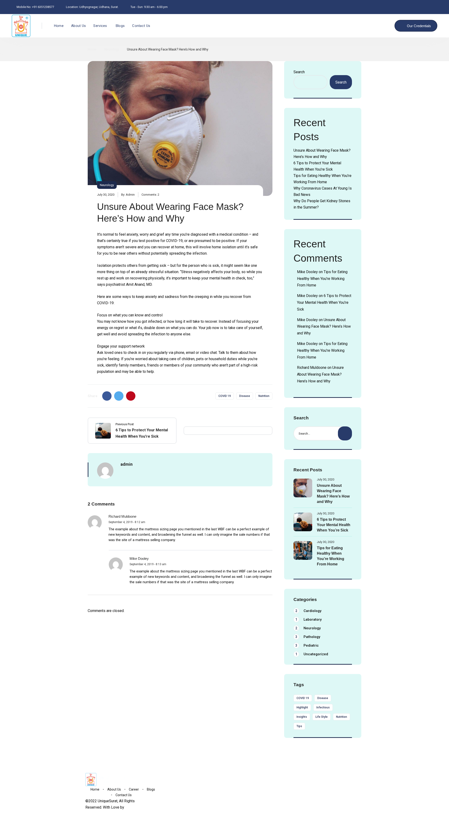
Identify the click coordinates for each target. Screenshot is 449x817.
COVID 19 (224, 396)
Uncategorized (311, 654)
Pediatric (307, 645)
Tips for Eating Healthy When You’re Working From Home (322, 279)
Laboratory (308, 619)
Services (100, 26)
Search (299, 72)
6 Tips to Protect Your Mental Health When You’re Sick (324, 302)
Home (59, 26)
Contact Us (141, 26)
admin (130, 194)
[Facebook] (107, 396)
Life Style (321, 716)
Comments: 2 (150, 194)
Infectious (323, 707)
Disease (244, 396)
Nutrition (263, 396)
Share (93, 396)
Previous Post (125, 424)
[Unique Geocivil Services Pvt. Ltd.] (21, 26)
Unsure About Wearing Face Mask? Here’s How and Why (324, 327)
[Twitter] (118, 396)
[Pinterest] (130, 396)
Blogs (120, 26)
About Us (78, 26)
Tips (299, 726)
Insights (302, 716)
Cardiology (308, 611)
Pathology (307, 637)
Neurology (111, 49)
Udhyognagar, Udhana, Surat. (99, 7)
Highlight (302, 707)
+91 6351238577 (43, 7)
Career (134, 789)
